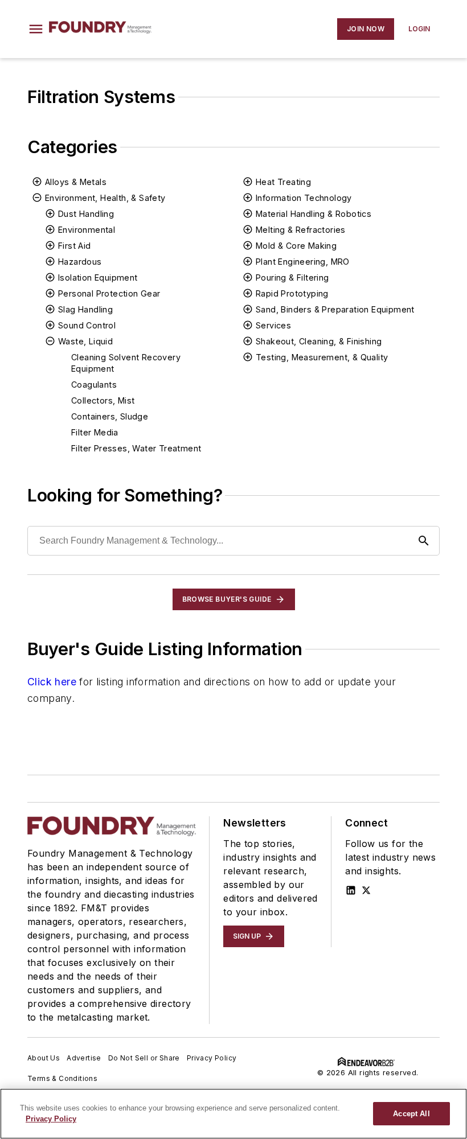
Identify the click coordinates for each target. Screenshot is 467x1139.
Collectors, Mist (102, 400)
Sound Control (87, 325)
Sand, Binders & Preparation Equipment (335, 309)
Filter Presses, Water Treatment (136, 448)
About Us (43, 1058)
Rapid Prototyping (292, 293)
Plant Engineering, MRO (303, 261)
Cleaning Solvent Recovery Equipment (126, 362)
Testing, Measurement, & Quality (322, 357)
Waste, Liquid (85, 341)
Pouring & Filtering (292, 277)
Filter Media (94, 432)
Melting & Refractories (301, 230)
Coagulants (94, 384)
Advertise (84, 1058)
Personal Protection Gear (109, 293)
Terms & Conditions (62, 1078)
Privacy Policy (212, 1058)
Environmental (86, 230)
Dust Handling (86, 214)
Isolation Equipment (98, 277)
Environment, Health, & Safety (105, 198)
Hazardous (80, 261)
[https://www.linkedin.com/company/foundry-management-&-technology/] (351, 890)
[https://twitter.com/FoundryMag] (366, 890)
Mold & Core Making (296, 245)
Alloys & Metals (75, 182)
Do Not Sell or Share (144, 1058)
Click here (51, 682)
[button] (35, 29)
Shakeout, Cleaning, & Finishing (319, 341)
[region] (233, 1113)
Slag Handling (85, 309)
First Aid (74, 245)
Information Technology (304, 198)
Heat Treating (283, 182)
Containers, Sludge (109, 416)
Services (273, 325)
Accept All (411, 1113)
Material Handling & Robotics (313, 214)
